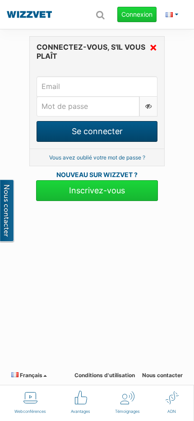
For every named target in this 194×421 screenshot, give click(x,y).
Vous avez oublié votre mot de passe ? (97, 157)
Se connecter (97, 131)
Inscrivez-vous (97, 190)
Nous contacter (162, 375)
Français (30, 375)
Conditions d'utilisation (104, 375)
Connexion (136, 14)
